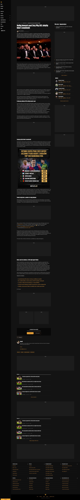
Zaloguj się (5, 499)
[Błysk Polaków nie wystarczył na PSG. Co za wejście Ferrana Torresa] (34, 382)
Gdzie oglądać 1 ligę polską (49, 467)
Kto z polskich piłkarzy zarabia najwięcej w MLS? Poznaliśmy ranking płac (31, 280)
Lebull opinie (30, 485)
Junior (1, 28)
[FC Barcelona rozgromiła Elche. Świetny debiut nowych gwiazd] (34, 377)
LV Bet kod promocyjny (65, 483)
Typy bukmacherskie (3, 22)
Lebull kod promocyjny (65, 485)
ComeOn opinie (48, 479)
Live (67, 90)
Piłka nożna (2, 15)
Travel (1, 24)
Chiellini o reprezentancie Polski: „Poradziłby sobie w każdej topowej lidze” (31, 286)
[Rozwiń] (9, 15)
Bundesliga (64, 81)
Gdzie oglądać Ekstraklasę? (49, 465)
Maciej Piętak (23, 394)
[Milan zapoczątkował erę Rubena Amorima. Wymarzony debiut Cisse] (34, 387)
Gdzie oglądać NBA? (65, 467)
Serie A (69, 81)
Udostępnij (20, 337)
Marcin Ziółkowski (24, 389)
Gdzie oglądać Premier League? (50, 471)
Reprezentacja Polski (25, 23)
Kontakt (44, 496)
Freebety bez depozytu (16, 483)
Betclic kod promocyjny (65, 487)
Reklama (47, 496)
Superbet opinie (31, 481)
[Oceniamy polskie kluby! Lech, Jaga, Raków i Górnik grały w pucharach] (64, 28)
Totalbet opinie (48, 483)
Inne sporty (2, 17)
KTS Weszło (2, 26)
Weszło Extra (2, 11)
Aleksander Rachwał (61, 80)
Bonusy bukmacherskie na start (17, 479)
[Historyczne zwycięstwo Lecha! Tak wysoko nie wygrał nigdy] (64, 60)
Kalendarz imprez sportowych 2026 (67, 465)
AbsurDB (22, 30)
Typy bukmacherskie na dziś (16, 489)
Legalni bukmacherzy (3, 19)
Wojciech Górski (58, 28)
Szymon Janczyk (60, 84)
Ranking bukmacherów (16, 485)
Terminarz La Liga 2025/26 (32, 473)
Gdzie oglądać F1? (64, 471)
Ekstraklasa (16, 392)
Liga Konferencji (15, 473)
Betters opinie (47, 489)
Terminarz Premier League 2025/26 (34, 471)
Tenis (69, 90)
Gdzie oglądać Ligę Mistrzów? (50, 469)
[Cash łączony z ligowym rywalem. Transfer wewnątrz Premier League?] (64, 64)
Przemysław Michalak (61, 88)
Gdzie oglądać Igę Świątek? (66, 469)
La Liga (67, 81)
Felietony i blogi (60, 90)
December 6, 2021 (27, 227)
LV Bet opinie (31, 483)
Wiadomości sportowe (15, 463)
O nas (37, 496)
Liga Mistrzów (14, 471)
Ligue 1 (16, 382)
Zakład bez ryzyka (15, 481)
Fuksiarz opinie (31, 489)
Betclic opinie (31, 487)
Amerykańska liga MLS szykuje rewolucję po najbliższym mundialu (30, 278)
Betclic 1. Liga (14, 467)
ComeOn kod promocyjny (65, 489)
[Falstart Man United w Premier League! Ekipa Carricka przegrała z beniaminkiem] (64, 72)
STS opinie (47, 481)
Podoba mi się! (31, 333)
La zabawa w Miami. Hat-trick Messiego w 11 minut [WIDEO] (28, 282)
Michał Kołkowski (60, 96)
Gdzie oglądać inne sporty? (65, 463)
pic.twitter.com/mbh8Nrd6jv (29, 226)
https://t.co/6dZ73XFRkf (21, 226)
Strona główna (18, 23)
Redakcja (41, 496)
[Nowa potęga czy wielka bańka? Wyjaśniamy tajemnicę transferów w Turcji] (64, 68)
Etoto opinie (47, 487)
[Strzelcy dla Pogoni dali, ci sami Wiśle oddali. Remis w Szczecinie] (34, 392)
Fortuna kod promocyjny (65, 481)
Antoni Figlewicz (60, 92)
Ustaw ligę (71, 98)
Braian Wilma (23, 379)
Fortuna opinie (31, 479)
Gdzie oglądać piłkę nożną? (48, 463)
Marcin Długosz (58, 68)
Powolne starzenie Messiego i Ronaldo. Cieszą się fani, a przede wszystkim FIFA (32, 284)
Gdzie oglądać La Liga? (49, 473)
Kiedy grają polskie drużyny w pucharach (34, 469)
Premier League (60, 81)
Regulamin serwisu (52, 496)
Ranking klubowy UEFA (32, 467)
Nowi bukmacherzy (15, 487)
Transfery (2, 13)
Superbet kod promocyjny (65, 479)
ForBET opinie (47, 485)
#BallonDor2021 (20, 224)
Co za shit (38, 333)
